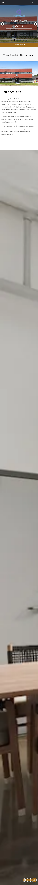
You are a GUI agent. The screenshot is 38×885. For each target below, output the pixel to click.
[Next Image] (35, 24)
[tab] (11, 40)
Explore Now (18, 44)
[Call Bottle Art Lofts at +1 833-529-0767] (35, 2)
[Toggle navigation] (3, 2)
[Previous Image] (2, 24)
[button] (31, 2)
